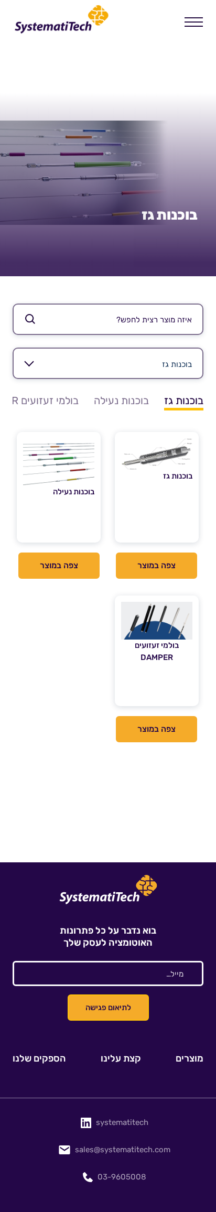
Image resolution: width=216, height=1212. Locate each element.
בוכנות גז (183, 400)
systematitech (122, 1122)
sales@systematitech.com (122, 1149)
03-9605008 (122, 1177)
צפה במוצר (156, 565)
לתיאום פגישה (108, 1007)
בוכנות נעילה (121, 400)
